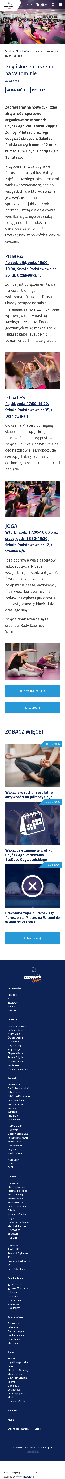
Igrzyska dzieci (15, 1284)
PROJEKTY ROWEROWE (14, 1117)
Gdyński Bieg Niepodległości (15, 1047)
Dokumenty (14, 1308)
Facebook (13, 995)
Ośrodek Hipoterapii (18, 1222)
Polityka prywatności (18, 1393)
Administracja (15, 1317)
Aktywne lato (14, 1084)
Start (8, 51)
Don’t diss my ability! (18, 1088)
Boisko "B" (13, 1249)
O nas (11, 1352)
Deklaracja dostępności (14, 1387)
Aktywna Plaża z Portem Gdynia (16, 1055)
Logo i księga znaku (18, 1362)
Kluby (11, 1419)
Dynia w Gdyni (15, 1061)
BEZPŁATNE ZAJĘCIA (32, 691)
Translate (28, 1476)
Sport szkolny (15, 1278)
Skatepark (13, 1233)
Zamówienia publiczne (14, 1325)
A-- (28, 4)
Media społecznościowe (17, 1399)
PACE (10, 1167)
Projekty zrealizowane (15, 1151)
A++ (33, 4)
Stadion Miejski (16, 1202)
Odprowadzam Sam (18, 1133)
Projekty (12, 1078)
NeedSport (13, 1159)
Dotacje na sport (16, 1331)
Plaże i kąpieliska (16, 1187)
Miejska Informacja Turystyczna (17, 1228)
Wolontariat (14, 1410)
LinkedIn (12, 1010)
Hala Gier (12, 1237)
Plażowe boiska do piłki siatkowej (17, 1192)
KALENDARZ (32, 707)
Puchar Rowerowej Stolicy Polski (18, 1139)
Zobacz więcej (32, 938)
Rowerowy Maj (16, 1145)
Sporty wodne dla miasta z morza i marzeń (17, 1104)
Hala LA (11, 1241)
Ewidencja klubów (17, 1335)
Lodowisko (13, 1183)
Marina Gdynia (15, 1198)
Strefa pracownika (18, 1428)
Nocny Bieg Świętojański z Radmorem (15, 1037)
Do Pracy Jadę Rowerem (15, 1128)
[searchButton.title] (53, 4)
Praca (11, 1366)
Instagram (13, 1002)
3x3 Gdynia (13, 1065)
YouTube (12, 1006)
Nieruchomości (15, 1339)
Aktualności (22, 51)
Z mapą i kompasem (18, 1069)
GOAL (11, 1163)
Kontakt (12, 1358)
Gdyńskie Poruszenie (19, 1096)
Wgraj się (12, 1111)
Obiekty (12, 1176)
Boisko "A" (13, 1245)
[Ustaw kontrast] (37, 4)
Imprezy (12, 1019)
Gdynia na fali (15, 1092)
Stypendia (13, 1343)
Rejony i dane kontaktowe (15, 1302)
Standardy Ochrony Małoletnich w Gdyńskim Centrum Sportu (18, 1376)
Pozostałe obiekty (17, 1269)
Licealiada (13, 1296)
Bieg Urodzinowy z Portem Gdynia (18, 1028)
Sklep (38, 1428)
